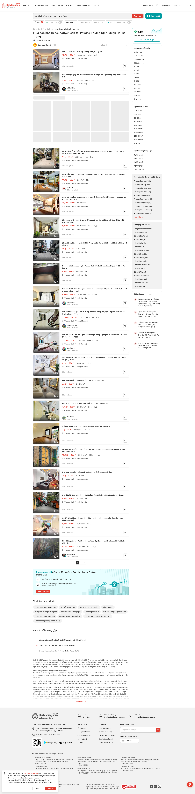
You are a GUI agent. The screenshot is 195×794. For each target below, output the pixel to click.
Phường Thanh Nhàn (143, 210)
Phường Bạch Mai (142, 181)
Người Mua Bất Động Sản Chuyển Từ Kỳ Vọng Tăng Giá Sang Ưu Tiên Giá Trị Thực (148, 314)
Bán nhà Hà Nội (139, 286)
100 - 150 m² (138, 125)
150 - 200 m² (138, 129)
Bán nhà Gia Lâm (140, 243)
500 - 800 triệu (139, 59)
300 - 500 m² (138, 139)
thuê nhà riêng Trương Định (71, 612)
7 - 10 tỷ (137, 81)
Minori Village (108, 607)
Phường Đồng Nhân (142, 203)
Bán (34, 29)
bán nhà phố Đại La (92, 612)
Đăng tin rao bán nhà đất (143, 229)
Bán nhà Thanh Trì (140, 272)
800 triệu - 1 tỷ (139, 63)
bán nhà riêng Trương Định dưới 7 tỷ (47, 621)
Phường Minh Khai (142, 188)
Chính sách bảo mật (106, 739)
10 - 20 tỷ (137, 85)
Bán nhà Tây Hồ (139, 268)
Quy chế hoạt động (105, 732)
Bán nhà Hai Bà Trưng (142, 250)
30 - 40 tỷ (137, 92)
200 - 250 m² (138, 132)
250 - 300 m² (138, 136)
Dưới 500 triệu (139, 56)
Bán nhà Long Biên (140, 261)
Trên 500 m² (138, 143)
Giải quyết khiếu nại (106, 743)
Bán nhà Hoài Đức (140, 254)
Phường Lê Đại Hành (143, 206)
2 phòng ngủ (138, 158)
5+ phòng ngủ (139, 169)
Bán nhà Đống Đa (140, 239)
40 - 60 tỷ (137, 95)
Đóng (38, 788)
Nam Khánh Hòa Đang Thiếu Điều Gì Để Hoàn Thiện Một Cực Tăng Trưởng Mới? (149, 345)
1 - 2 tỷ (136, 67)
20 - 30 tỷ (137, 88)
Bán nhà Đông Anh (140, 279)
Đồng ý (50, 788)
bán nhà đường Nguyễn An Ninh (114, 612)
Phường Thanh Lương (143, 199)
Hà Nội (40, 29)
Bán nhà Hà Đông (140, 247)
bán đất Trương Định (68, 607)
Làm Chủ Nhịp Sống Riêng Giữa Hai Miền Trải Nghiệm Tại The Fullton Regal (148, 335)
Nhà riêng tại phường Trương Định (67, 29)
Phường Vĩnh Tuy (142, 184)
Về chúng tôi (82, 728)
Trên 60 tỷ (137, 99)
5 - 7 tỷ (136, 77)
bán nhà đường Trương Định (45, 616)
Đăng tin (188, 5)
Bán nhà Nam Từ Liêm (142, 265)
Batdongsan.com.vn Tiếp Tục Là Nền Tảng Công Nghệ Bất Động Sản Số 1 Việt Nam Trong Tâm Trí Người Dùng (149, 302)
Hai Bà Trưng (48, 29)
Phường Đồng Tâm (142, 195)
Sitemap (81, 743)
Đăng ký (177, 5)
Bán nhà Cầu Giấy (140, 232)
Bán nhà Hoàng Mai (141, 257)
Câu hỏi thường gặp (84, 735)
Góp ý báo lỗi (82, 739)
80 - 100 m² (138, 121)
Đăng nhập (166, 5)
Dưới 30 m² (138, 111)
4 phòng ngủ (138, 166)
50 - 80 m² (137, 118)
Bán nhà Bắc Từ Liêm (141, 236)
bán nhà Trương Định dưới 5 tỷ (70, 616)
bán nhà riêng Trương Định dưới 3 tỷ (97, 616)
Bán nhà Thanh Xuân (141, 275)
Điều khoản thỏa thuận (107, 735)
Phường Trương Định (143, 213)
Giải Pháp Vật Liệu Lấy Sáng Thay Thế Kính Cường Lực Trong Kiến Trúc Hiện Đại (148, 324)
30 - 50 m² (137, 114)
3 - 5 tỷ (136, 74)
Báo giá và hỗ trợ (83, 732)
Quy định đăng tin (105, 728)
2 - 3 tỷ (136, 70)
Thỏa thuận (138, 52)
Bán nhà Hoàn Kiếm (141, 283)
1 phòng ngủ (138, 155)
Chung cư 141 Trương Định (89, 607)
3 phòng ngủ (138, 162)
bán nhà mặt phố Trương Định (45, 607)
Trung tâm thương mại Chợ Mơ (46, 612)
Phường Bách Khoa (142, 192)
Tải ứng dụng (148, 5)
